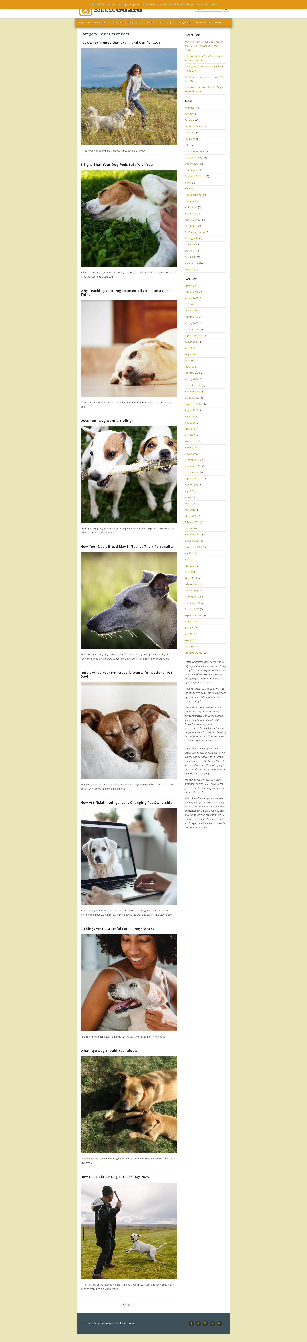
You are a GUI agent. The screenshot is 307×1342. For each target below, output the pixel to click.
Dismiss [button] (213, 4)
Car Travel (190, 138)
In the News (191, 207)
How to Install (134, 22)
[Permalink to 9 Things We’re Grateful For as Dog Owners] (129, 982)
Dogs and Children (194, 176)
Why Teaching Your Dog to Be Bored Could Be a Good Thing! (126, 292)
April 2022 (190, 509)
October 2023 (192, 397)
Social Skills (190, 257)
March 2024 (191, 366)
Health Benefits (193, 194)
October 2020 (192, 609)
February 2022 (192, 522)
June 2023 (190, 422)
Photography (192, 238)
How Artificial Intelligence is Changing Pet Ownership (127, 802)
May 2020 (190, 640)
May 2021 (190, 565)
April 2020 (190, 646)
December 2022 (193, 459)
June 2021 (190, 559)
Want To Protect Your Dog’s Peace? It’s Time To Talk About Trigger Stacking (204, 45)
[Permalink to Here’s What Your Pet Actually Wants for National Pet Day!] (129, 730)
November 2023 (193, 391)
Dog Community (193, 157)
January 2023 (191, 453)
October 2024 (192, 329)
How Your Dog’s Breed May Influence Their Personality (127, 546)
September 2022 (193, 478)
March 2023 (191, 441)
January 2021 (191, 590)
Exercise (189, 188)
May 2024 (190, 354)
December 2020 (193, 596)
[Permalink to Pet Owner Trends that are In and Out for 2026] (129, 96)
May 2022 (190, 503)
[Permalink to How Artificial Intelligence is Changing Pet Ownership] (129, 856)
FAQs (160, 22)
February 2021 (192, 584)
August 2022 (191, 484)
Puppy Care (191, 244)
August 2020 (191, 621)
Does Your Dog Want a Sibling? (107, 420)
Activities (189, 107)
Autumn (189, 113)
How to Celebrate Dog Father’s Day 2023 (115, 1177)
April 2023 (190, 435)
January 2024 (191, 379)
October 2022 (192, 472)
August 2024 (191, 341)
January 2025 (191, 323)
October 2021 (192, 540)
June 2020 (190, 634)
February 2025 (192, 316)
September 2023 (193, 403)
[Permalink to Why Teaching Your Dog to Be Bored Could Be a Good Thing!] (129, 348)
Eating (188, 182)
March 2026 (191, 285)
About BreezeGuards (96, 22)
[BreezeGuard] (115, 9)
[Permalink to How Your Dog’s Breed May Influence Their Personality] (129, 600)
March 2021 (191, 578)
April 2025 (190, 304)
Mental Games (192, 219)
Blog (169, 22)
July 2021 (189, 553)
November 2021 (193, 534)
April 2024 (190, 360)
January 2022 (191, 528)
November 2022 (193, 466)
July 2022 (189, 491)
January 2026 (191, 298)
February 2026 (192, 291)
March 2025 (191, 310)
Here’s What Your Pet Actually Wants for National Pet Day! (126, 674)
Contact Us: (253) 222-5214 (208, 22)
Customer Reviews (194, 151)
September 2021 (193, 546)
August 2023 (191, 410)
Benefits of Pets (193, 126)
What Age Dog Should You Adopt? (109, 1050)
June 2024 (190, 348)
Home (80, 22)
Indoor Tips (191, 213)
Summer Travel (193, 263)
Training (189, 269)
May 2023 (190, 428)
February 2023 (192, 447)
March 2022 (191, 515)
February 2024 (192, 372)
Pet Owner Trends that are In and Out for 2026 (121, 42)
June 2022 (190, 497)
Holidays (189, 200)
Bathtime (190, 120)
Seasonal (189, 250)
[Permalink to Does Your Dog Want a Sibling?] (129, 474)
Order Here (118, 22)
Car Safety (190, 132)
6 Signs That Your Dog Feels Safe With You (117, 164)
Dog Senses (191, 169)
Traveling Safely (183, 22)
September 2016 (193, 652)
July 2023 (189, 416)
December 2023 (193, 385)
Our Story (149, 22)
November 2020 (193, 603)
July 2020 (189, 627)
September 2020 (193, 615)
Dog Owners (191, 163)
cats (187, 145)
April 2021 (190, 571)
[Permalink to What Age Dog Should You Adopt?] (129, 1104)
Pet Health (190, 225)
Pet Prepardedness (195, 232)
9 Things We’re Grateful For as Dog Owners (117, 928)
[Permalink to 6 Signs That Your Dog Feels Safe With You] (129, 218)
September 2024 (193, 335)
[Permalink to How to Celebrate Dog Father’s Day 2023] (129, 1231)
